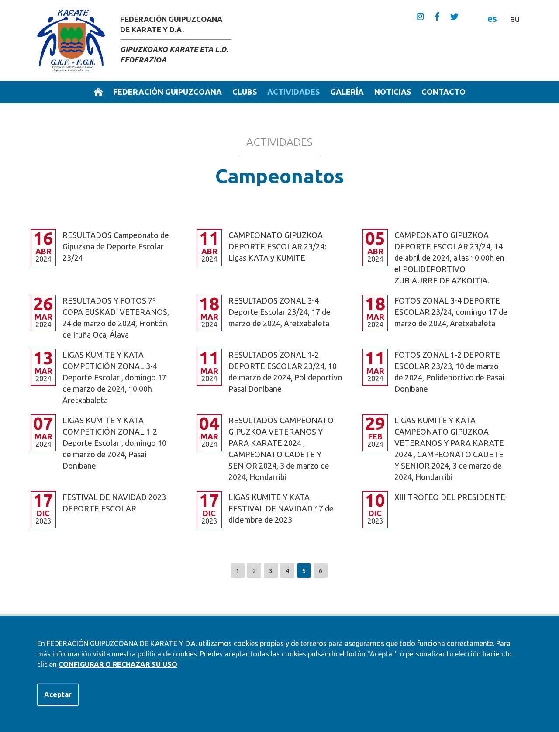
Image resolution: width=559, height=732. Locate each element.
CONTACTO (443, 91)
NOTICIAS (392, 91)
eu (515, 19)
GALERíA (347, 91)
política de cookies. (168, 654)
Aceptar (58, 694)
